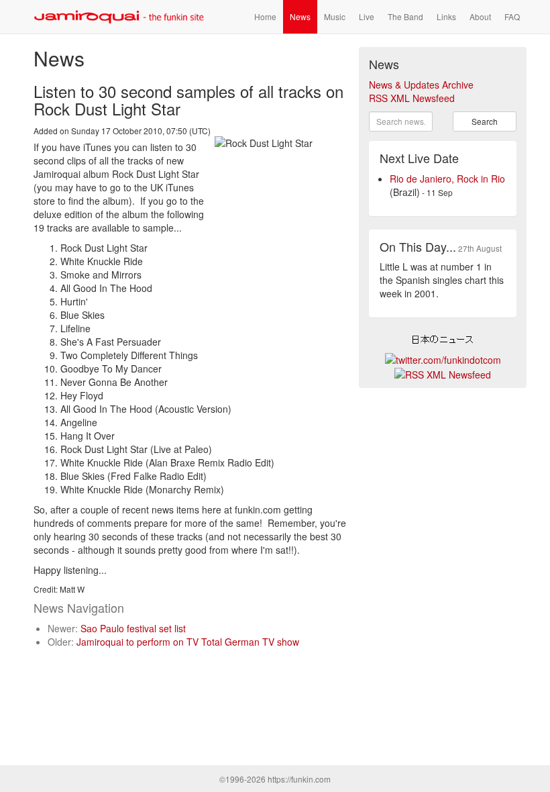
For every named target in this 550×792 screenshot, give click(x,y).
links (446, 16)
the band (405, 16)
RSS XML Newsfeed (412, 98)
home (265, 16)
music (334, 16)
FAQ (512, 16)
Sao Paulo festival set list (133, 628)
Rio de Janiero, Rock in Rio (447, 178)
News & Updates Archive (421, 84)
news (300, 16)
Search (485, 121)
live (366, 16)
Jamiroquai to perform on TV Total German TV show (187, 641)
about (480, 16)
